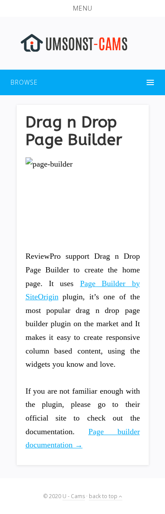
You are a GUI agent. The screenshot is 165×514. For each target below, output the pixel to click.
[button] (82, 8)
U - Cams (73, 496)
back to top (104, 496)
